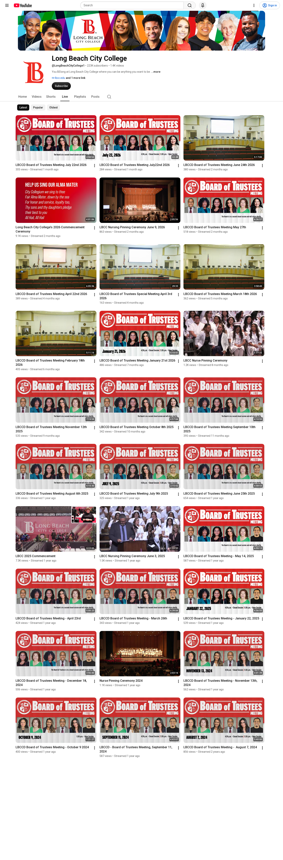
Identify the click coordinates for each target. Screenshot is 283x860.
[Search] (189, 5)
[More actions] (94, 165)
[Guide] (7, 5)
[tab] (22, 96)
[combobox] (133, 5)
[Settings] (254, 5)
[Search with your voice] (203, 5)
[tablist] (141, 96)
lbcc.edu (59, 77)
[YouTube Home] (22, 5)
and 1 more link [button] (75, 77)
